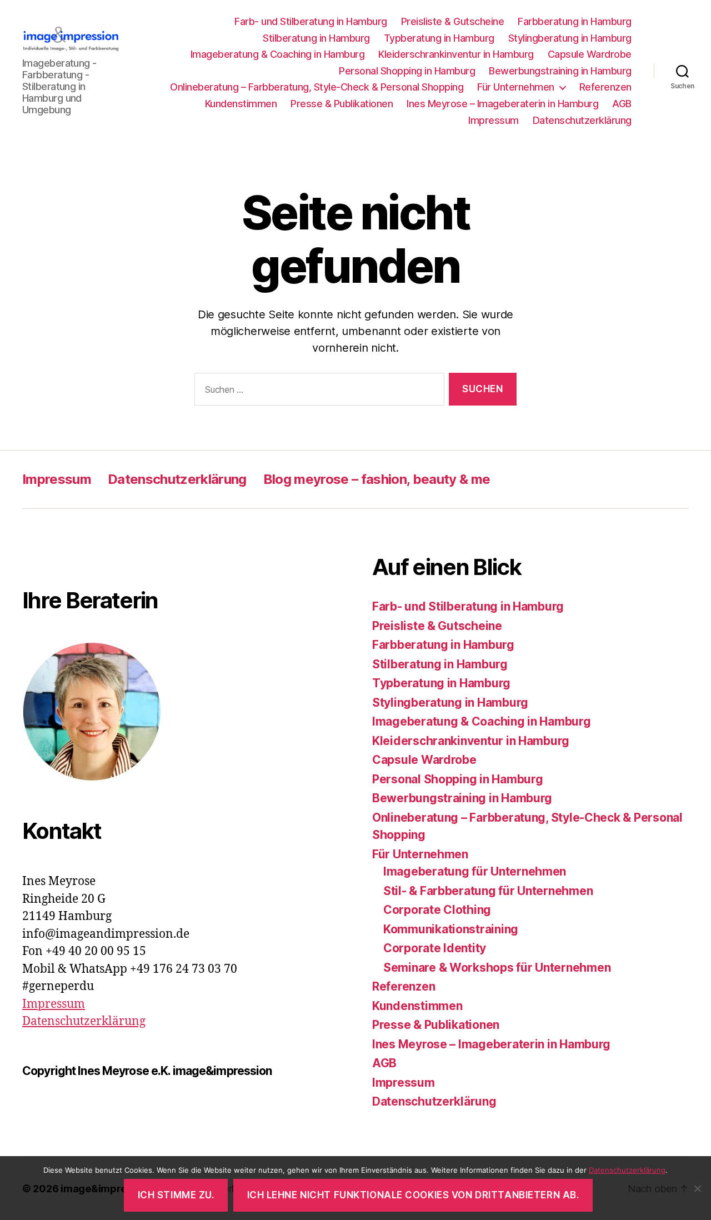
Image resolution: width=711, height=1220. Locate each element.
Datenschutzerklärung (582, 120)
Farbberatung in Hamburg (575, 21)
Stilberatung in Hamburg (316, 38)
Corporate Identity (434, 948)
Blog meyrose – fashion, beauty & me (376, 479)
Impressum (493, 120)
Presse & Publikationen (342, 103)
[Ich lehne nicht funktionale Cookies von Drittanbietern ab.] (697, 1188)
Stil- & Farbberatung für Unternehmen (488, 891)
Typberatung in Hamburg (439, 38)
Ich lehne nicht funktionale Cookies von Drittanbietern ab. (413, 1195)
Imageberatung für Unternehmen (474, 871)
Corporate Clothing (437, 910)
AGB (622, 103)
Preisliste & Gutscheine (452, 21)
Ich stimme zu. (176, 1195)
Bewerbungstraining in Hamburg (560, 71)
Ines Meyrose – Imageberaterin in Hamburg (502, 103)
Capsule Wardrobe (590, 54)
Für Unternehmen (515, 87)
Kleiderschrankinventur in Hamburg (456, 54)
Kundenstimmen (241, 103)
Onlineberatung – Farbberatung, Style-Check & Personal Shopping (316, 87)
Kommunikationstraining (450, 929)
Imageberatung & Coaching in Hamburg (278, 54)
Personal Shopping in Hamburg (407, 71)
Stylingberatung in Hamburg (570, 38)
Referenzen (605, 87)
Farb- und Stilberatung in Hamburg (310, 21)
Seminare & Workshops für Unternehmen (496, 967)
